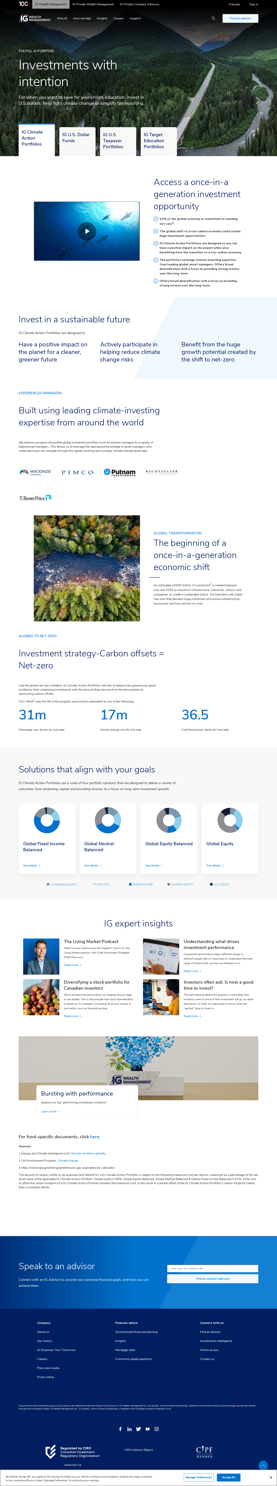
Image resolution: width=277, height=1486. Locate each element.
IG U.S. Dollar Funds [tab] (76, 138)
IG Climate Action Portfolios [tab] (32, 138)
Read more (71, 965)
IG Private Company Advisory (139, 4)
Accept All (228, 1477)
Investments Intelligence (216, 1341)
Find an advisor (240, 18)
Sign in (253, 4)
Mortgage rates (125, 1350)
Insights (102, 18)
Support (135, 18)
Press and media (48, 1368)
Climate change (67, 1161)
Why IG (62, 18)
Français (234, 4)
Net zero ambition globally (88, 1153)
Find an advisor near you (212, 1279)
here (94, 1137)
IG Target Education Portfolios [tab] (154, 141)
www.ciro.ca (72, 1465)
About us (43, 1332)
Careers (118, 18)
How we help (82, 18)
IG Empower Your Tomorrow (56, 1350)
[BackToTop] (263, 1466)
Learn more (48, 1111)
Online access (209, 1350)
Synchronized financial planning (136, 1332)
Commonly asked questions (133, 1359)
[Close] (271, 1477)
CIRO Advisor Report (138, 1450)
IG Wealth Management (51, 4)
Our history (44, 1341)
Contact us (207, 1359)
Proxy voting (45, 1377)
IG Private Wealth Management (93, 4)
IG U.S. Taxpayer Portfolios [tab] (113, 141)
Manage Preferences (199, 1477)
